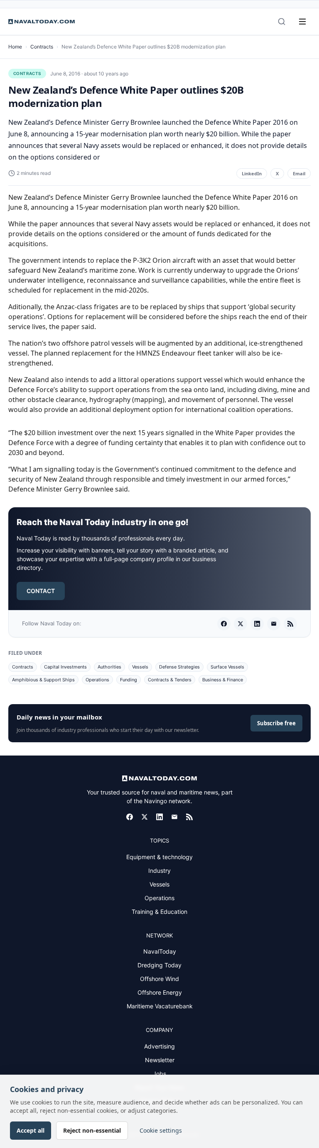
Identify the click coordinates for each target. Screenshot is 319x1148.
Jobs (159, 1073)
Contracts (41, 47)
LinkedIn (252, 173)
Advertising (159, 1046)
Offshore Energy (159, 992)
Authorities (109, 667)
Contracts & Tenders (169, 680)
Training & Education (159, 911)
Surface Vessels (227, 667)
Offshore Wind (159, 978)
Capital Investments (65, 667)
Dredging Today (159, 965)
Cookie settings (161, 1130)
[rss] (290, 623)
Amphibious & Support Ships (43, 680)
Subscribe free (276, 723)
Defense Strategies (179, 667)
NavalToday (159, 951)
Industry (159, 870)
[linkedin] (257, 623)
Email (299, 173)
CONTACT (41, 590)
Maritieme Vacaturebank (160, 1006)
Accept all (30, 1130)
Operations (97, 680)
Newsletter (159, 1059)
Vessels (140, 667)
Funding (128, 680)
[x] (240, 623)
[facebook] (224, 623)
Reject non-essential (92, 1130)
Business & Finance (222, 680)
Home (15, 47)
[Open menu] (302, 21)
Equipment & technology (159, 856)
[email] (273, 623)
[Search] (281, 21)
